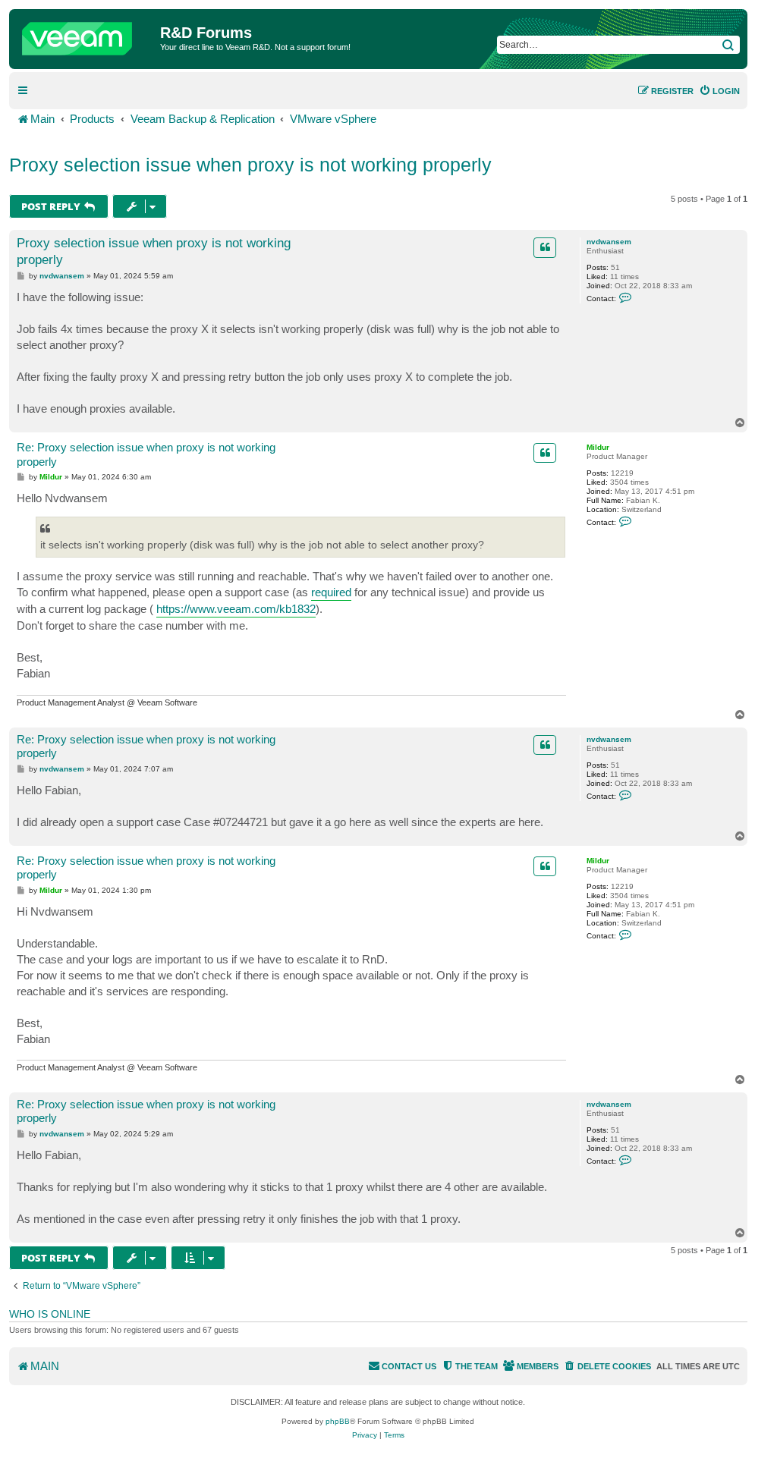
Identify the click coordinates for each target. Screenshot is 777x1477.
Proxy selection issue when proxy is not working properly (250, 164)
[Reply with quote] (544, 247)
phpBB (338, 1421)
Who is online (49, 1314)
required (331, 592)
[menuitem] (719, 91)
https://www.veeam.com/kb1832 (236, 608)
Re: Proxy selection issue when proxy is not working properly (146, 454)
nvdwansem (609, 241)
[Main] (86, 35)
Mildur (598, 447)
